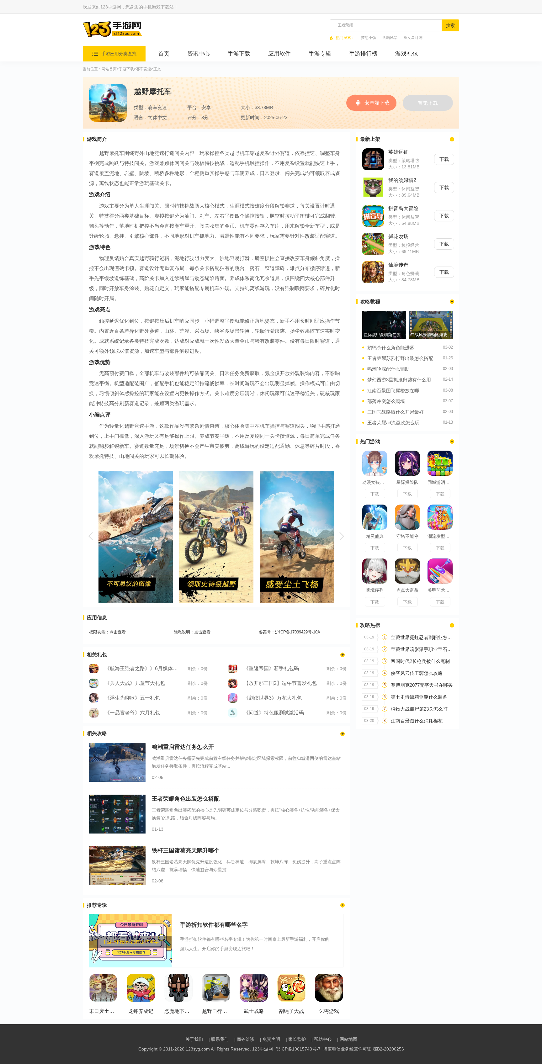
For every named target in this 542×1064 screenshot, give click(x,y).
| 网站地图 (347, 1039)
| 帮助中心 (321, 1039)
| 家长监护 (296, 1039)
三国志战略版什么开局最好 (395, 412)
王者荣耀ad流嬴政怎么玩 (393, 422)
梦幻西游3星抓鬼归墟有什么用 (399, 379)
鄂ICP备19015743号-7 (298, 1048)
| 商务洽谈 (244, 1039)
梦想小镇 (368, 38)
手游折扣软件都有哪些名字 (214, 925)
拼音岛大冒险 (403, 208)
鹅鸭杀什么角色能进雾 (390, 347)
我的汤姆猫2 (402, 180)
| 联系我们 (219, 1039)
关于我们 (194, 1039)
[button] (91, 536)
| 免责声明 (270, 1039)
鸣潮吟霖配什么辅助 (388, 369)
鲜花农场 (398, 236)
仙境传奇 (398, 264)
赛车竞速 (143, 69)
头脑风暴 (389, 38)
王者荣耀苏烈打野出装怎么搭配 (400, 358)
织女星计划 (413, 38)
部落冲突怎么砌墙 (386, 401)
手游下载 (126, 69)
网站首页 (109, 69)
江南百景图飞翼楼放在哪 (393, 390)
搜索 (450, 25)
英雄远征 (398, 152)
